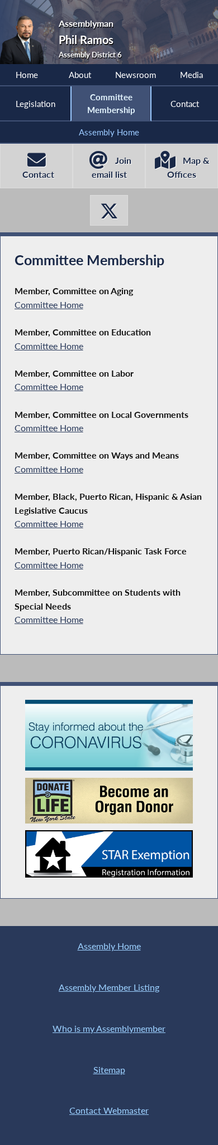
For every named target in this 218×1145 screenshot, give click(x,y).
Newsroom (135, 75)
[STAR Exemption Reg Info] (109, 853)
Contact (184, 104)
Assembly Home (109, 132)
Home (27, 75)
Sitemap (109, 1069)
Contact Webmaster (109, 1110)
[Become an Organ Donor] (109, 801)
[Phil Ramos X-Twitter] (109, 210)
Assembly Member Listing (109, 987)
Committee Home (49, 304)
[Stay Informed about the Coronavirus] (109, 735)
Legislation (35, 104)
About (80, 75)
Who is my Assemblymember (109, 1028)
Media (191, 75)
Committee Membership (111, 103)
